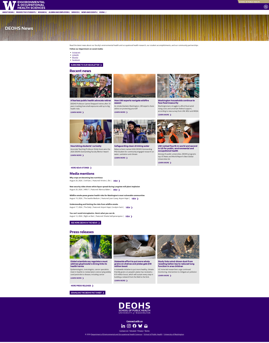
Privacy (140, 331)
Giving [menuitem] (102, 12)
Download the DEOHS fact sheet (86, 293)
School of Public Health (249, 2)
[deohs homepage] (134, 310)
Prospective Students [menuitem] (25, 12)
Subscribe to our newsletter (85, 65)
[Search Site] (266, 7)
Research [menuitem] (42, 12)
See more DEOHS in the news (84, 223)
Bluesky (75, 57)
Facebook (76, 60)
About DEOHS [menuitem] (8, 12)
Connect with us (135, 321)
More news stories (80, 168)
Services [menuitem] (75, 12)
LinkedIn (75, 55)
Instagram (76, 52)
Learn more (76, 112)
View (115, 181)
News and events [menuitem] (89, 12)
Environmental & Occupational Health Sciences (31, 5)
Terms (147, 331)
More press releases (81, 286)
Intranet (133, 331)
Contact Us (123, 331)
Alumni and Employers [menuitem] (59, 12)
